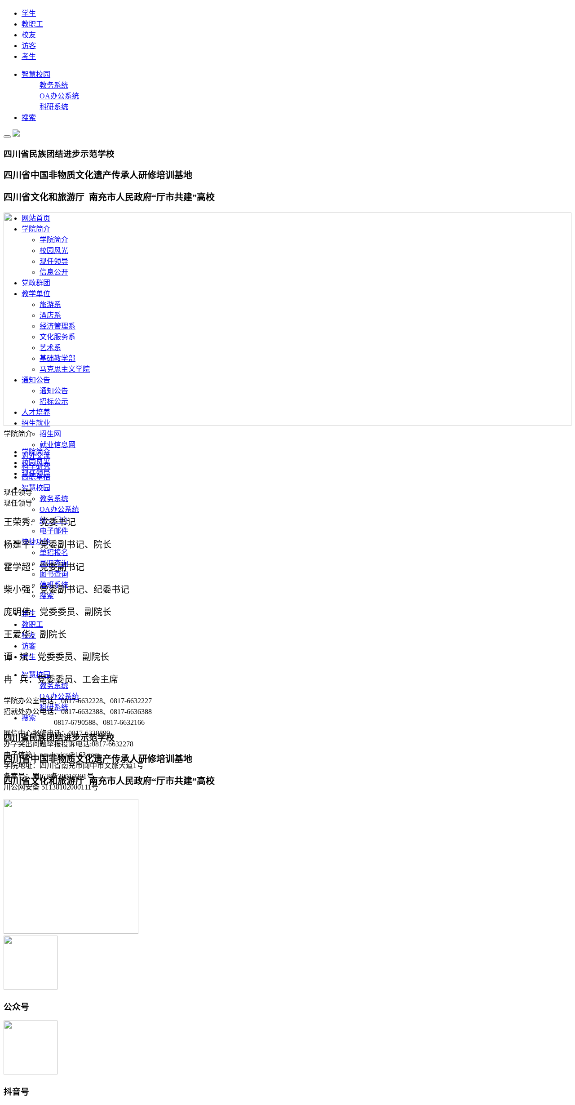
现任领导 (36, 473)
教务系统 (54, 85)
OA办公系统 (59, 96)
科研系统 (54, 107)
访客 (29, 45)
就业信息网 (57, 444)
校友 (29, 35)
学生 (29, 13)
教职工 (32, 24)
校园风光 (36, 462)
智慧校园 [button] (36, 488)
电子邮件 (54, 531)
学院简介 (36, 452)
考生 (29, 56)
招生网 (50, 434)
